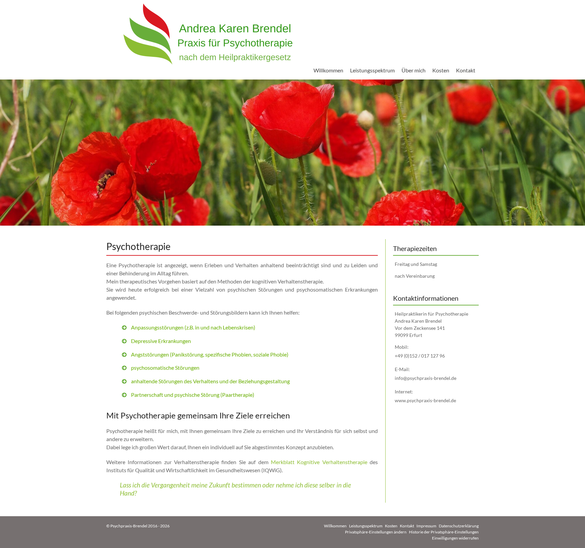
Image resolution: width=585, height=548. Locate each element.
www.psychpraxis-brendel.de (425, 400)
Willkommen (328, 70)
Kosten (440, 70)
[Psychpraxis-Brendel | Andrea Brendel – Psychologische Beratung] (207, 34)
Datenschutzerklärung (459, 525)
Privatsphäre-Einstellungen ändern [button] (376, 531)
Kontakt (465, 70)
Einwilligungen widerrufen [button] (455, 538)
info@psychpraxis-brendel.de (425, 378)
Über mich (414, 70)
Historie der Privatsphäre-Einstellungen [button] (444, 531)
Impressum (426, 525)
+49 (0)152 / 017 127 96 (420, 356)
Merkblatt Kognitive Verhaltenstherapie (319, 462)
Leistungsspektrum (372, 70)
